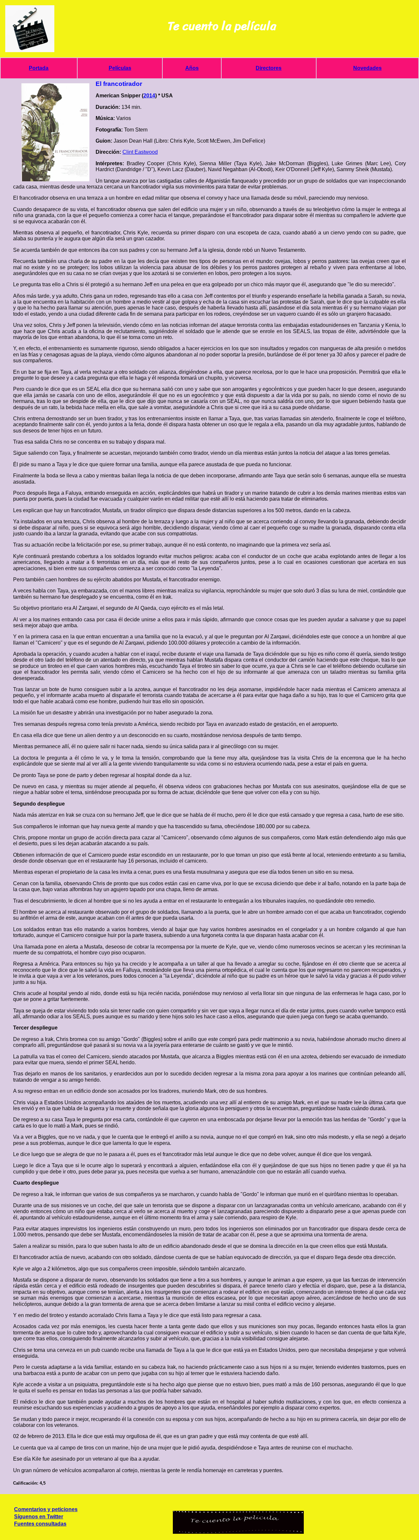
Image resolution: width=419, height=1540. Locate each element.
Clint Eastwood (140, 152)
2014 (149, 95)
